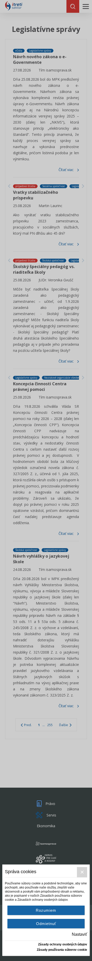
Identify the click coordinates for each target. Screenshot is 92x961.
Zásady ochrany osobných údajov (62, 944)
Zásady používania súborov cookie (62, 950)
